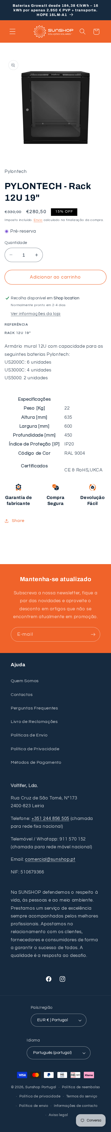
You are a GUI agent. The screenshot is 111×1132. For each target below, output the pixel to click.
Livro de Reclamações (34, 721)
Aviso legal (58, 1115)
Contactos (22, 694)
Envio (38, 220)
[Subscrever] (93, 634)
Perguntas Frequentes (34, 708)
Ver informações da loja (36, 314)
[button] (12, 32)
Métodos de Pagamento (36, 762)
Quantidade (16, 243)
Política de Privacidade (35, 749)
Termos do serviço (82, 1096)
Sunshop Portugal (40, 1087)
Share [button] (18, 520)
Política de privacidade (40, 1096)
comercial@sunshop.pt (50, 859)
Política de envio (33, 1106)
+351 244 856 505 (50, 818)
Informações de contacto (76, 1106)
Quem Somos (25, 681)
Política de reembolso (81, 1087)
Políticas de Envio (29, 735)
